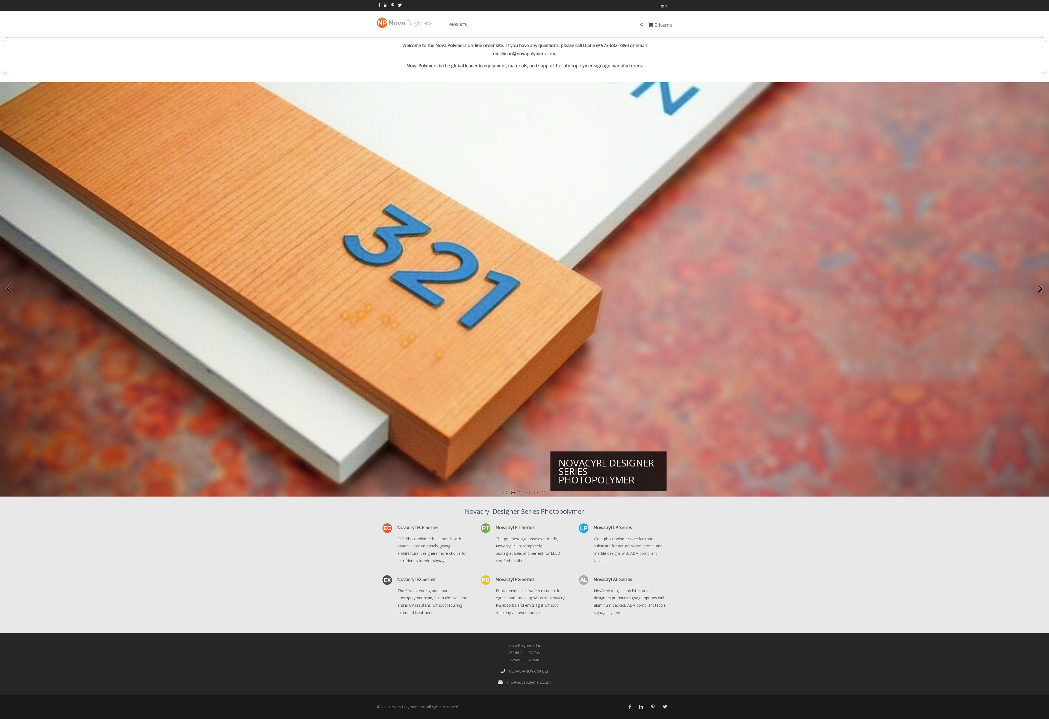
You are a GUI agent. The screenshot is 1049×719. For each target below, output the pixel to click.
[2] (513, 492)
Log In (662, 5)
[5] (536, 492)
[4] (528, 492)
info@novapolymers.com (528, 682)
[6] (543, 492)
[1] (505, 492)
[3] (520, 492)
